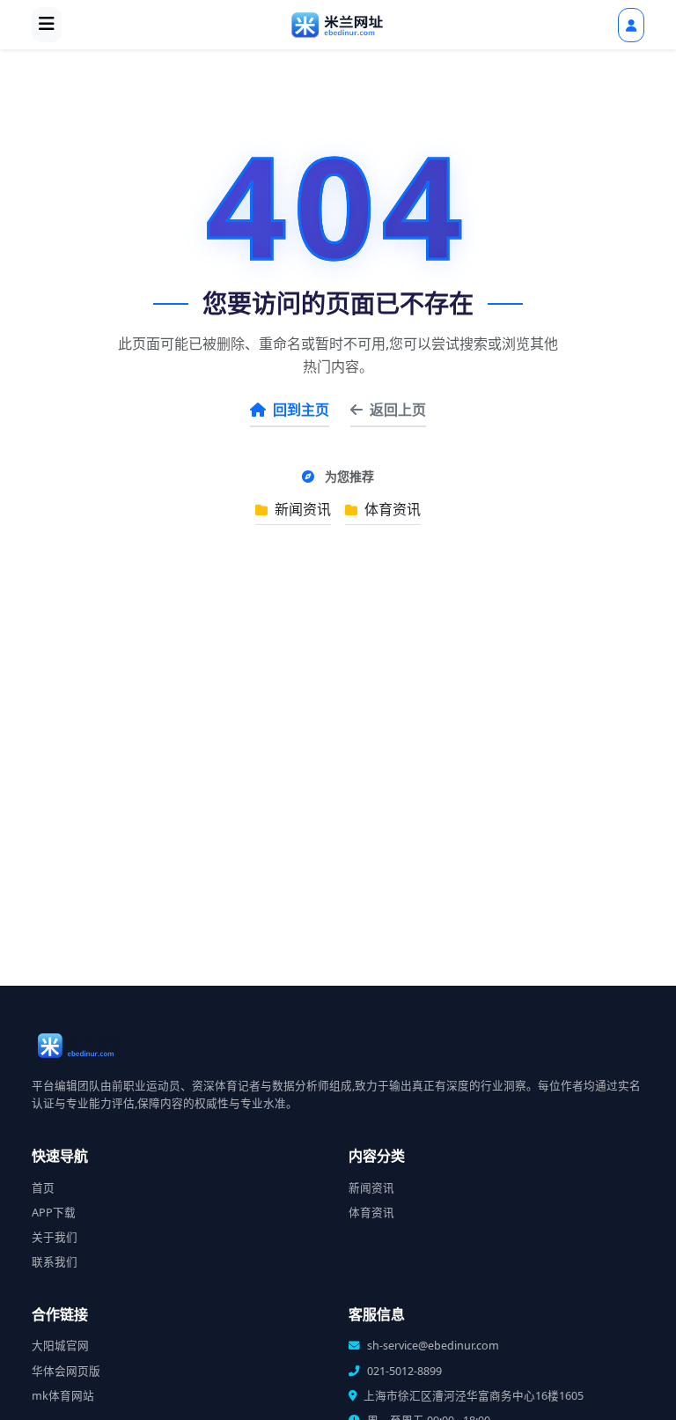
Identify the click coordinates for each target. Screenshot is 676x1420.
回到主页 (301, 409)
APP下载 (54, 1212)
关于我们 (54, 1237)
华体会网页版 (66, 1371)
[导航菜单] (47, 24)
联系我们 (54, 1261)
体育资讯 (391, 509)
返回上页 (398, 409)
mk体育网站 (63, 1395)
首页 (43, 1187)
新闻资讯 (301, 509)
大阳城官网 (60, 1345)
